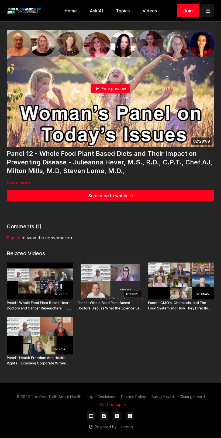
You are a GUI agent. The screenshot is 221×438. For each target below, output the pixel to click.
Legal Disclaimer (101, 396)
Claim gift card (192, 396)
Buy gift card (162, 396)
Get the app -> (112, 404)
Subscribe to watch (107, 195)
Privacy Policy (133, 396)
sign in (13, 237)
